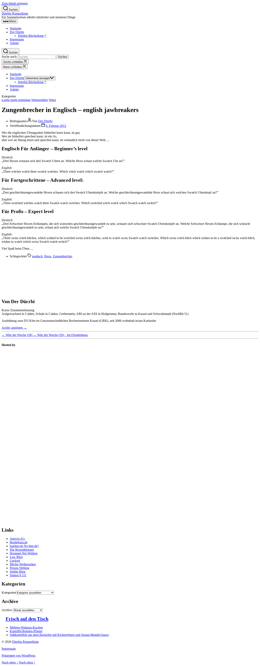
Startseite (15, 28)
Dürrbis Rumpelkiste (15, 13)
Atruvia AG (17, 538)
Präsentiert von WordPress (18, 655)
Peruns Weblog (19, 568)
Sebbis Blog (17, 571)
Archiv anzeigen (14, 327)
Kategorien (9, 592)
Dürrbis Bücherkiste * (32, 35)
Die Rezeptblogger (22, 549)
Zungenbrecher (62, 256)
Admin (14, 43)
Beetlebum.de (18, 542)
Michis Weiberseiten (23, 564)
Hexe (47, 256)
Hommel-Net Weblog (23, 553)
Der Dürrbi (17, 32)
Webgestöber (39, 100)
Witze (52, 100)
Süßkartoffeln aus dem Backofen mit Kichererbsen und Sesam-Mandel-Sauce (59, 635)
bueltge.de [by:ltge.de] (24, 546)
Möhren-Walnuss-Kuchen (26, 627)
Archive (7, 610)
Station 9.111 (18, 575)
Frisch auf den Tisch (27, 618)
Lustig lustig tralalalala (16, 100)
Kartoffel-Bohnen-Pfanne (26, 631)
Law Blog (16, 557)
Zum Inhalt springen (15, 3)
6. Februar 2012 (56, 125)
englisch (37, 256)
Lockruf (15, 560)
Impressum (17, 39)
